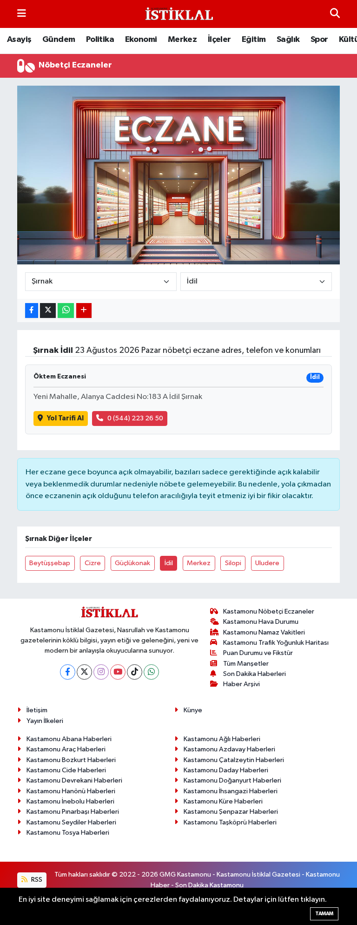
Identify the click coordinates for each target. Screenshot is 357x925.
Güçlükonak (132, 563)
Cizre (93, 563)
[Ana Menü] (21, 14)
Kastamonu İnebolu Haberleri (70, 801)
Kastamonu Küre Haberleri (223, 801)
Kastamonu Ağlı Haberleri (222, 739)
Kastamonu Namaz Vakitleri (264, 632)
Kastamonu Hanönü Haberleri (70, 791)
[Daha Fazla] (84, 310)
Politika (100, 39)
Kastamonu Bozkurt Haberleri (71, 759)
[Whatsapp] (151, 672)
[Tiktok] (134, 672)
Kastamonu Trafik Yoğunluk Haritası (276, 642)
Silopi (233, 563)
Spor (319, 39)
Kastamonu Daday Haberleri (226, 770)
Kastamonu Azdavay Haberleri (229, 749)
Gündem (58, 39)
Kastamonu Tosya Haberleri (67, 832)
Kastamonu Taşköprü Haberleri (230, 822)
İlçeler (219, 39)
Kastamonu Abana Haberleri (69, 739)
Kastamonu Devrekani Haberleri (74, 780)
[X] (84, 672)
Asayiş (19, 39)
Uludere (267, 563)
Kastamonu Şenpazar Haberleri (231, 811)
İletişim (36, 710)
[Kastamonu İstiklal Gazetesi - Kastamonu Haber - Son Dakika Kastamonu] (178, 14)
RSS (36, 879)
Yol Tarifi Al (65, 418)
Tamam (324, 913)
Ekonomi (141, 39)
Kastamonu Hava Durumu (260, 621)
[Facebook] (67, 672)
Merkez (182, 39)
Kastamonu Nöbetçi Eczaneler (268, 611)
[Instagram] (101, 672)
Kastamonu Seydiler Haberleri (71, 822)
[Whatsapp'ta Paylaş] (66, 310)
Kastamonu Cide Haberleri (66, 770)
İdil (169, 563)
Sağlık (288, 39)
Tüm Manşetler (246, 663)
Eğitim (253, 39)
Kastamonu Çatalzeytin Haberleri (234, 759)
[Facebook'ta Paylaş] (31, 310)
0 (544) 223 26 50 (135, 418)
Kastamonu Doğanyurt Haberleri (232, 780)
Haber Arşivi (241, 684)
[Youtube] (118, 672)
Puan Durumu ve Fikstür (258, 652)
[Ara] (335, 14)
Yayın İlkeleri (44, 720)
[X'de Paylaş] (48, 310)
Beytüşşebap (49, 563)
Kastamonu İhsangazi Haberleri (231, 791)
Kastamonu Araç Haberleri (66, 749)
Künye (193, 710)
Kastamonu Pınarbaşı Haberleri (72, 811)
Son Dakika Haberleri (254, 673)
